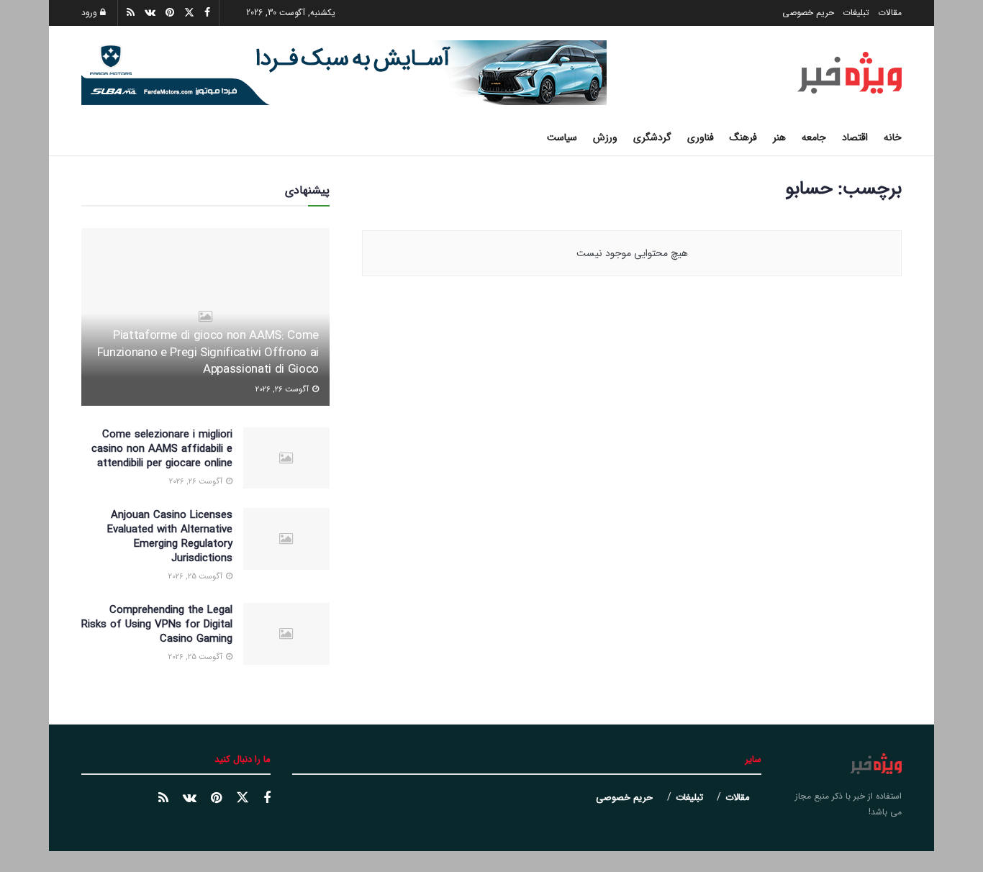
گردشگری (652, 137)
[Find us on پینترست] (216, 798)
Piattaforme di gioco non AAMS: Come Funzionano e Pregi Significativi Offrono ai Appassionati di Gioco (208, 353)
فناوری (700, 137)
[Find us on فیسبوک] (267, 798)
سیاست (562, 137)
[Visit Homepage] (849, 73)
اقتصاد (855, 137)
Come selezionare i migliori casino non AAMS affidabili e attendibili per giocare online (161, 449)
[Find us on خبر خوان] (163, 798)
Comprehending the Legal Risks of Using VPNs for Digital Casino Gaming (156, 624)
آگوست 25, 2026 (196, 577)
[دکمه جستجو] (86, 137)
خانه (893, 137)
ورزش (605, 137)
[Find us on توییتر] (242, 798)
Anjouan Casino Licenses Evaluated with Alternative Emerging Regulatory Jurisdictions (169, 537)
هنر (779, 137)
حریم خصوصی (808, 12)
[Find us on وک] (189, 798)
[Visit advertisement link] (344, 72)
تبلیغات (856, 12)
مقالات (890, 12)
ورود (90, 12)
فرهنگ (743, 137)
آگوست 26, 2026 (283, 389)
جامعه (814, 137)
